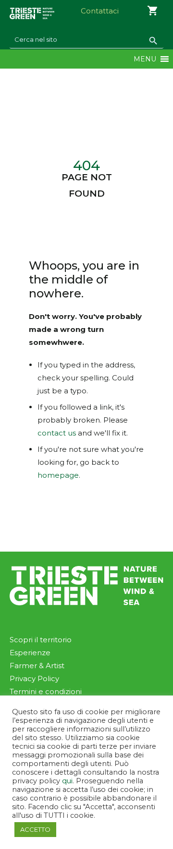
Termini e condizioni (46, 691)
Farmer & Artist (37, 665)
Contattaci (100, 10)
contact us (56, 432)
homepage (58, 475)
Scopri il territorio (41, 639)
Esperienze (30, 652)
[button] (145, 59)
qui (67, 781)
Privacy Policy (34, 678)
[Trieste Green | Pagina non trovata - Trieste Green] (32, 13)
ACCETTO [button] (35, 829)
